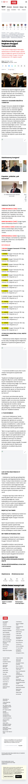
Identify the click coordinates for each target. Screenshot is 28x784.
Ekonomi (15, 7)
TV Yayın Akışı (19, 648)
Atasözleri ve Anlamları (6, 700)
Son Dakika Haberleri (5, 622)
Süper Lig (17, 32)
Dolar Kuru (5, 646)
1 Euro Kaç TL (6, 681)
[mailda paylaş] (18, 66)
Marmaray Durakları (18, 690)
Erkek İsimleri (19, 692)
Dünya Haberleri (6, 634)
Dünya (21, 7)
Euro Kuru (5, 648)
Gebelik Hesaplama (5, 712)
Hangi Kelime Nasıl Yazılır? (20, 683)
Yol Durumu (18, 644)
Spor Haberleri (6, 632)
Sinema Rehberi (19, 646)
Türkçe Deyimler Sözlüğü (6, 703)
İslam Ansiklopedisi (20, 671)
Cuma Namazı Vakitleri (19, 627)
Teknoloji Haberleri (7, 640)
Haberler (3, 32)
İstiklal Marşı (19, 631)
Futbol (8, 9)
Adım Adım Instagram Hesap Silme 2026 (7, 728)
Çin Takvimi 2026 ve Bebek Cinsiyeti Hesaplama (7, 707)
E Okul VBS (18, 633)
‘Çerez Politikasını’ (18, 772)
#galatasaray (6, 574)
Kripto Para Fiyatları (7, 650)
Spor (4, 7)
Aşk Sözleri (5, 663)
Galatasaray (5, 34)
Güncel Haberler (6, 628)
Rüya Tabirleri (19, 666)
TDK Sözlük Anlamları (18, 660)
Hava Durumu (19, 642)
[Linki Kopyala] (24, 66)
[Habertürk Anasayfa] (14, 2)
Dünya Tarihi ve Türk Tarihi (19, 668)
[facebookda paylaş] (3, 66)
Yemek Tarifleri (6, 658)
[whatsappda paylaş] (15, 66)
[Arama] (2, 2)
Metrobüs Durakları (20, 687)
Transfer (3, 9)
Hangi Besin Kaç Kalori (20, 676)
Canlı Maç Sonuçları (5, 684)
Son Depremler (19, 640)
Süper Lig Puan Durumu (6, 687)
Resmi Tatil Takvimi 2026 (7, 732)
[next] (25, 596)
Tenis (19, 9)
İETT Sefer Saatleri (7, 710)
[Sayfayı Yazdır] (21, 66)
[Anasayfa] (5, 618)
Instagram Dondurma (18, 650)
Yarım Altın (5, 672)
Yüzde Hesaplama (7, 718)
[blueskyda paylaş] (9, 66)
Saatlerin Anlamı (7, 661)
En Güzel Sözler (19, 685)
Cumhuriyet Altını (7, 676)
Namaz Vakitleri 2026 (19, 624)
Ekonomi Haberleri (7, 626)
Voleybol (24, 9)
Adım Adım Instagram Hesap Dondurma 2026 (7, 724)
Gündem (9, 7)
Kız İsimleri (18, 694)
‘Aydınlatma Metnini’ (8, 773)
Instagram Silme (20, 653)
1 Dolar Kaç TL (6, 680)
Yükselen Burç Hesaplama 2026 (7, 715)
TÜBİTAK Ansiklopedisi (19, 673)
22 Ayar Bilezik (6, 678)
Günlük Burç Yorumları (19, 638)
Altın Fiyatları (6, 645)
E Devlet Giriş (19, 635)
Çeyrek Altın (5, 670)
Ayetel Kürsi (5, 660)
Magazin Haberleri (7, 630)
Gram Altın (5, 668)
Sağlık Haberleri (6, 636)
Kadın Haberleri (6, 638)
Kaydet (20, 745)
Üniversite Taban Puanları (20, 663)
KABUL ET (18, 776)
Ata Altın (5, 674)
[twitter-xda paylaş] (6, 66)
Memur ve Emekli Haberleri (7, 642)
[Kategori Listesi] (26, 2)
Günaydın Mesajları (5, 666)
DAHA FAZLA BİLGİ (8, 776)
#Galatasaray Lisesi (18, 574)
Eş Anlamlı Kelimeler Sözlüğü (20, 680)
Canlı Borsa (19, 621)
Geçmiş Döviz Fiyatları (6, 720)
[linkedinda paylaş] (12, 66)
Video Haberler (19, 658)
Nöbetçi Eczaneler (20, 630)
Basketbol (13, 9)
